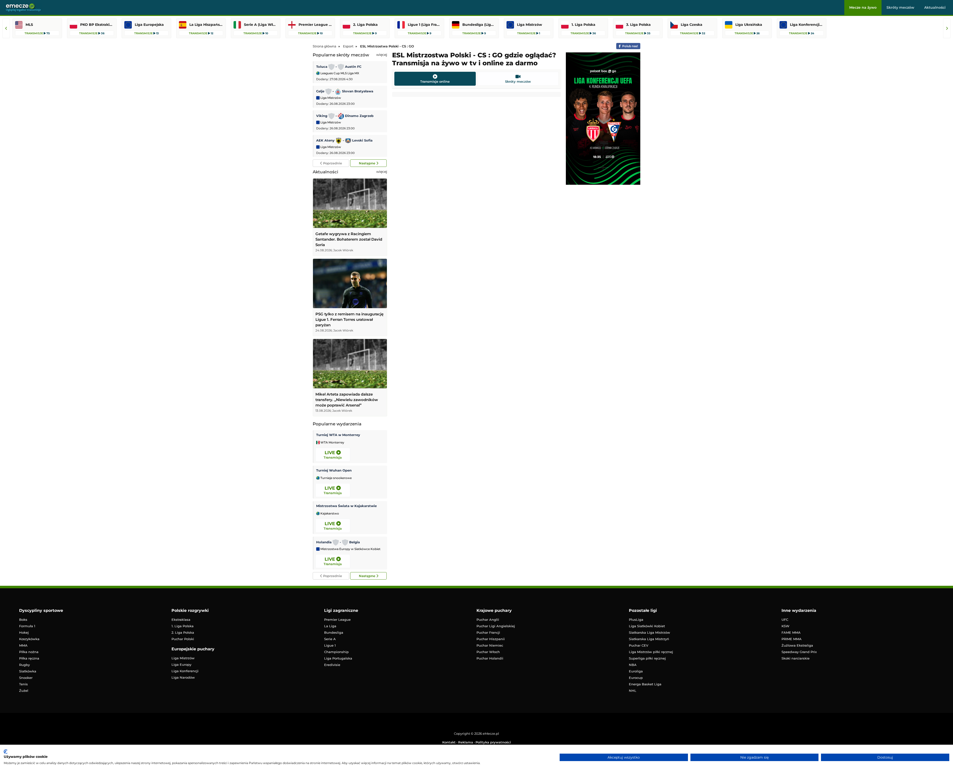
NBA (633, 665)
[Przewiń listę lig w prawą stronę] (947, 28)
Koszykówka (29, 639)
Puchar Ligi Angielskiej (495, 626)
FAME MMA (791, 632)
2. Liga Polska (182, 632)
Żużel (23, 691)
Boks (23, 620)
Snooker (26, 678)
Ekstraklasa (180, 620)
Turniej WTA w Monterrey (338, 435)
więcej (381, 55)
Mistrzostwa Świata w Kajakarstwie (346, 506)
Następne (367, 163)
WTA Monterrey (332, 442)
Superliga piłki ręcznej (647, 658)
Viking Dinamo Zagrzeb (345, 116)
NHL (632, 691)
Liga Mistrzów (330, 98)
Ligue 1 (330, 645)
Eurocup (636, 678)
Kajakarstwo (329, 513)
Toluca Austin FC (338, 67)
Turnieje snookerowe (336, 478)
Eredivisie (332, 665)
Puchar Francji (488, 632)
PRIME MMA (792, 639)
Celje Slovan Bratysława (344, 91)
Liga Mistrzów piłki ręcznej (651, 652)
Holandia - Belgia (338, 542)
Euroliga (636, 671)
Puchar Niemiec (489, 645)
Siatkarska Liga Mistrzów (649, 632)
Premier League (337, 620)
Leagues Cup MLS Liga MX (339, 73)
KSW (785, 626)
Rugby (24, 665)
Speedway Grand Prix (799, 652)
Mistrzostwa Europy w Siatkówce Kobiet (350, 549)
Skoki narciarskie (796, 658)
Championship (336, 652)
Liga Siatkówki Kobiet (647, 626)
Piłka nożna (28, 652)
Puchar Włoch (488, 652)
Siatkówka (27, 671)
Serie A (330, 639)
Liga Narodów (183, 677)
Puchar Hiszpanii (490, 639)
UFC (785, 620)
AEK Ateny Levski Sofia (344, 140)
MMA (23, 645)
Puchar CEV (638, 645)
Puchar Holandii (489, 658)
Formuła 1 (27, 626)
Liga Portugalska (338, 658)
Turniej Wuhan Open (334, 470)
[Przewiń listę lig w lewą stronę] (6, 28)
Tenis (23, 684)
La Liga (330, 626)
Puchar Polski (182, 639)
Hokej (24, 632)
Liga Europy (181, 664)
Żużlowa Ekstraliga (797, 645)
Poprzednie (332, 163)
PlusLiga (636, 620)
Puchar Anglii (487, 620)
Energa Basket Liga (645, 684)
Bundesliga (333, 632)
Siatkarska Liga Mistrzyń (649, 639)
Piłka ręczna (29, 658)
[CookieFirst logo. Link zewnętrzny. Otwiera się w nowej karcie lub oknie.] (5, 751)
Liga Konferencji (185, 671)
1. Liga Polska (182, 626)
